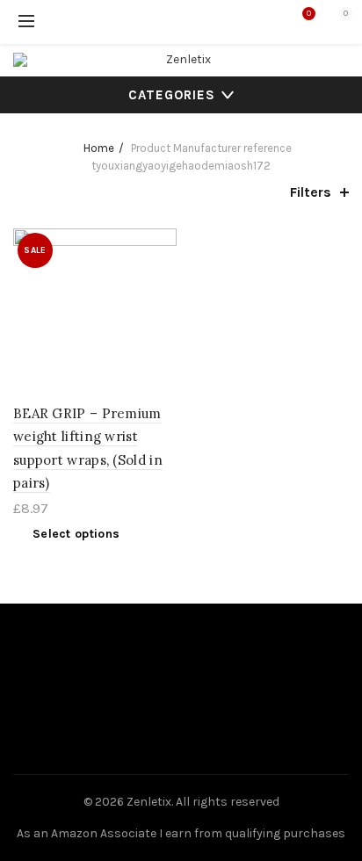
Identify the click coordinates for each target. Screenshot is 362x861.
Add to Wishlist (161, 243)
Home (98, 148)
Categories (171, 95)
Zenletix (149, 801)
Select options (76, 533)
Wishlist (309, 13)
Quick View (161, 274)
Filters (310, 192)
